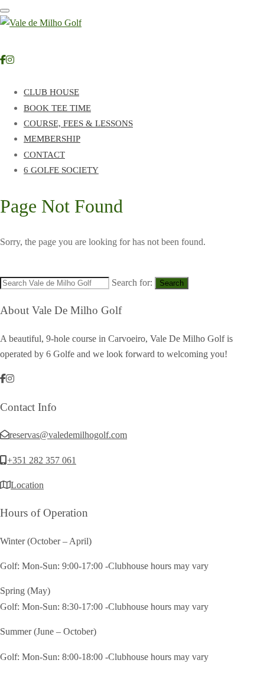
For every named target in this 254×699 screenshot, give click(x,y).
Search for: (132, 282)
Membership (52, 138)
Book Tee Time (57, 108)
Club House (51, 92)
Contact (44, 154)
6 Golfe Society (61, 170)
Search (171, 283)
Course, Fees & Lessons (78, 123)
